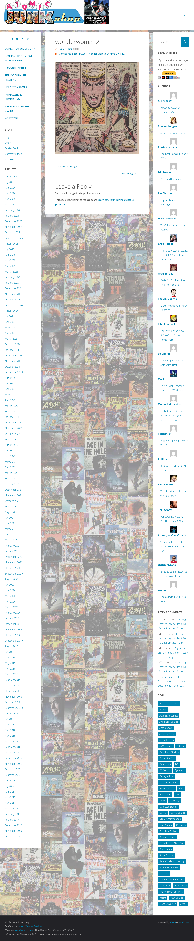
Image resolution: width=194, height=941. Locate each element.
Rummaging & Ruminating (13, 97)
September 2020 (14, 573)
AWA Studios (165, 746)
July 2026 (9, 182)
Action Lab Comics (168, 715)
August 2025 (11, 243)
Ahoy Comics (165, 727)
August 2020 (11, 579)
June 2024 (10, 322)
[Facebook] (12, 39)
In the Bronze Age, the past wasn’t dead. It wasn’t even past (173, 681)
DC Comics (164, 770)
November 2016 (13, 830)
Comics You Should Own (20, 48)
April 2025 (10, 266)
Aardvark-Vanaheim (169, 703)
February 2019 (13, 680)
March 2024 (11, 338)
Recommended (167, 837)
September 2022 (14, 439)
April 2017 (10, 803)
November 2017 (13, 763)
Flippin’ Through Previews (15, 77)
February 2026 (13, 210)
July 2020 (9, 584)
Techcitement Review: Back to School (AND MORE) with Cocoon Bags (174, 415)
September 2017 (14, 775)
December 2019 (13, 624)
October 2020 (12, 568)
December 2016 (13, 825)
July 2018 (9, 719)
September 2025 (14, 238)
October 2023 (12, 366)
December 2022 (13, 422)
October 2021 (12, 500)
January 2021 (12, 551)
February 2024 (13, 344)
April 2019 (10, 668)
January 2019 (12, 685)
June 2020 (10, 590)
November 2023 (13, 361)
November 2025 (13, 226)
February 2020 (13, 612)
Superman (164, 885)
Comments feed (13, 153)
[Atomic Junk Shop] (56, 12)
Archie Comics (166, 740)
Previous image (68, 166)
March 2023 (11, 405)
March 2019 (11, 674)
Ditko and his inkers (170, 179)
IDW (177, 794)
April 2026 (10, 198)
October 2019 (12, 635)
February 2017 (13, 814)
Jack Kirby (174, 800)
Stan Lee (163, 873)
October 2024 (12, 299)
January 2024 (12, 350)
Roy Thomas (165, 849)
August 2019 (11, 646)
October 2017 (12, 769)
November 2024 (13, 294)
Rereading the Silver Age (171, 843)
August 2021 (11, 512)
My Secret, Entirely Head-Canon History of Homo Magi (173, 653)
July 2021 (9, 517)
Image (162, 800)
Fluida (172, 922)
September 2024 (14, 305)
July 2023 (9, 383)
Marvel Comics (178, 812)
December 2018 (13, 691)
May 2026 (10, 193)
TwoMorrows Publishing (171, 891)
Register (9, 137)
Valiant (162, 897)
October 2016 (12, 836)
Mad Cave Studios (168, 806)
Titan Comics (180, 885)
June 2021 (10, 523)
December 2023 (13, 355)
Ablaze (162, 709)
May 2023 (10, 394)
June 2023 (10, 389)
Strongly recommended (171, 879)
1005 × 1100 (65, 48)
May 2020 (10, 596)
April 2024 (10, 333)
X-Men (183, 903)
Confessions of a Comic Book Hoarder (19, 58)
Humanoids (165, 794)
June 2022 (10, 456)
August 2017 (11, 780)
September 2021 (14, 506)
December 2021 (13, 489)
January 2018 (12, 752)
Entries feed (11, 148)
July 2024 (9, 316)
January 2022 (12, 484)
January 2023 (12, 417)
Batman (180, 746)
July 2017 (9, 786)
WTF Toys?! (11, 118)
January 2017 (12, 819)
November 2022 (13, 428)
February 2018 (13, 747)
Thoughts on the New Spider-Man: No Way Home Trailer (172, 335)
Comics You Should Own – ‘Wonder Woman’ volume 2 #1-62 (92, 53)
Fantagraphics (166, 776)
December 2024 (13, 288)
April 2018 (10, 735)
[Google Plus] (23, 39)
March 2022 (11, 473)
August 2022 (11, 445)
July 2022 (9, 450)
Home (183, 15)
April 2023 (10, 400)
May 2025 (10, 260)
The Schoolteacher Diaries (17, 108)
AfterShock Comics (168, 721)
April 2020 (10, 601)
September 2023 (14, 372)
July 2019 (9, 652)
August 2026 (11, 176)
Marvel (162, 812)
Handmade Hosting (24, 930)
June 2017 (10, 791)
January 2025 (12, 282)
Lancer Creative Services (30, 926)
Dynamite (179, 770)
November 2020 (13, 562)
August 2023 (11, 378)
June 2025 (10, 254)
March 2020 (11, 607)
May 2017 (10, 797)
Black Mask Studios (169, 752)
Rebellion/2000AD (168, 831)
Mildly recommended (170, 818)
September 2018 (14, 708)
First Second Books (169, 782)
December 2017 (13, 758)
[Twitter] (17, 39)
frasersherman (166, 677)
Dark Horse (165, 764)
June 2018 (10, 724)
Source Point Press (168, 867)
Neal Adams (165, 825)
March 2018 (11, 741)
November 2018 (13, 696)
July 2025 (9, 249)
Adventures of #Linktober (174, 133)
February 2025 (13, 277)
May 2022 (10, 461)
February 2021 (13, 545)
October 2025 (12, 232)
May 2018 (10, 730)
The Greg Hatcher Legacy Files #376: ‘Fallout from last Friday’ (174, 255)
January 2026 (12, 215)
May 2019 (10, 663)
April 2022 (10, 467)
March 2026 (11, 204)
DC (176, 764)
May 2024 (10, 327)
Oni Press (181, 825)
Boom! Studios (166, 758)
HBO (181, 788)
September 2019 (14, 640)
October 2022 (12, 433)
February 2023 (13, 411)
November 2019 (13, 629)
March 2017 (11, 808)
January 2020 (12, 618)
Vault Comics (176, 897)
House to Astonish (17, 87)
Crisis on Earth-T (15, 68)
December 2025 (13, 221)
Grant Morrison (167, 788)
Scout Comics (166, 855)
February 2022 (13, 478)
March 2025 (11, 271)
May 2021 (10, 528)
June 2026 (10, 187)
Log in (8, 142)
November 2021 (13, 495)
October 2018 (12, 702)
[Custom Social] (28, 39)
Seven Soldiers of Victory (171, 861)
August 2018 (11, 713)
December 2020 (13, 556)
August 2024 (11, 310)
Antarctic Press (166, 733)
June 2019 (10, 657)
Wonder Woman (167, 903)
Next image (128, 173)
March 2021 (11, 540)
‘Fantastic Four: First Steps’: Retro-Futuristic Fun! (172, 546)
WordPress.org (13, 159)
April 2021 (10, 534)
